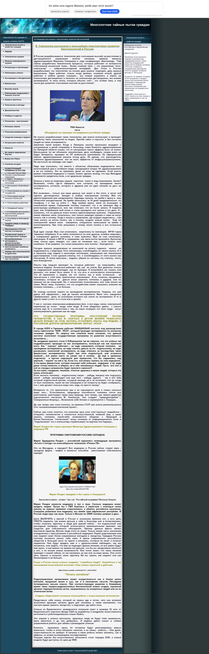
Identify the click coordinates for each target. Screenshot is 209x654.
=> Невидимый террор (14, 208)
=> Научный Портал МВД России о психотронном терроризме (15, 175)
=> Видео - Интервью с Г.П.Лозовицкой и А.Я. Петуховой (14, 181)
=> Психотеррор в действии (16, 203)
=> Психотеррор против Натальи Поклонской (14, 197)
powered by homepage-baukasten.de (147, 15)
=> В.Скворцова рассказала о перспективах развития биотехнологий (17, 214)
